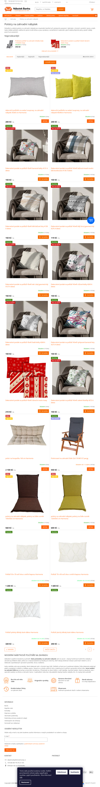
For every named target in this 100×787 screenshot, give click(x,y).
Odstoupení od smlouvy (12, 721)
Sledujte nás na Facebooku (16, 765)
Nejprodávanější (43, 57)
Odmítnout (61, 772)
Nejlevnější (20, 57)
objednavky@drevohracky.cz (16, 760)
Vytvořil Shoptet (90, 783)
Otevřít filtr (50, 62)
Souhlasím (75, 772)
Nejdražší (31, 57)
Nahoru (11, 649)
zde (21, 777)
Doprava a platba (10, 713)
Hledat (61, 9)
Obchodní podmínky (11, 716)
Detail (45, 121)
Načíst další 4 (50, 649)
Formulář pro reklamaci (12, 723)
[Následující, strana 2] (89, 649)
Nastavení (25, 782)
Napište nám (46, 2)
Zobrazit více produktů (49, 51)
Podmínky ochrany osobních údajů (15, 718)
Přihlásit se (10, 750)
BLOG (36, 2)
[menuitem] (8, 15)
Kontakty (57, 2)
